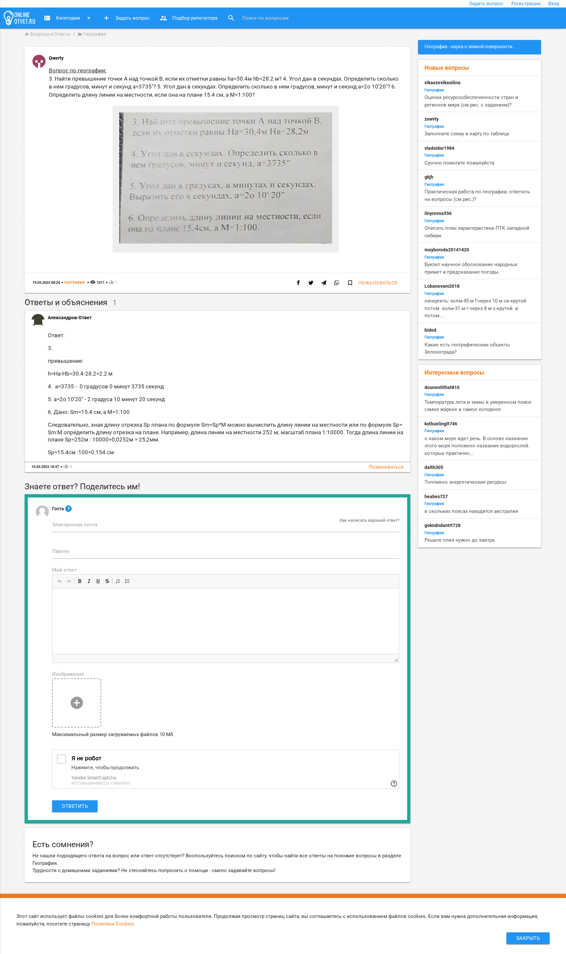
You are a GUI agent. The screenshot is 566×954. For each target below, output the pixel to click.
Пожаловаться (378, 282)
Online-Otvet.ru (19, 18)
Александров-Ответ (70, 317)
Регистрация (525, 4)
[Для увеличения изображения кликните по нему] (225, 242)
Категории (68, 18)
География (92, 34)
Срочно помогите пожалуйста (459, 163)
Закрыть (528, 938)
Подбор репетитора (188, 18)
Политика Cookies (112, 924)
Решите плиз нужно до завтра (459, 540)
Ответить (75, 806)
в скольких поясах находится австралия (471, 511)
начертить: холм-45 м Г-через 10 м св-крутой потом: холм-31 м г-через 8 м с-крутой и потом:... (475, 308)
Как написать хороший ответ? (369, 520)
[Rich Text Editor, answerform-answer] (225, 621)
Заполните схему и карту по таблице (466, 134)
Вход (553, 4)
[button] (59, 581)
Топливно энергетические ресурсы (465, 482)
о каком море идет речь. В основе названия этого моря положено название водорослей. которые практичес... (477, 446)
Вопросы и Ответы (47, 34)
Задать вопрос (486, 4)
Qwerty (56, 58)
